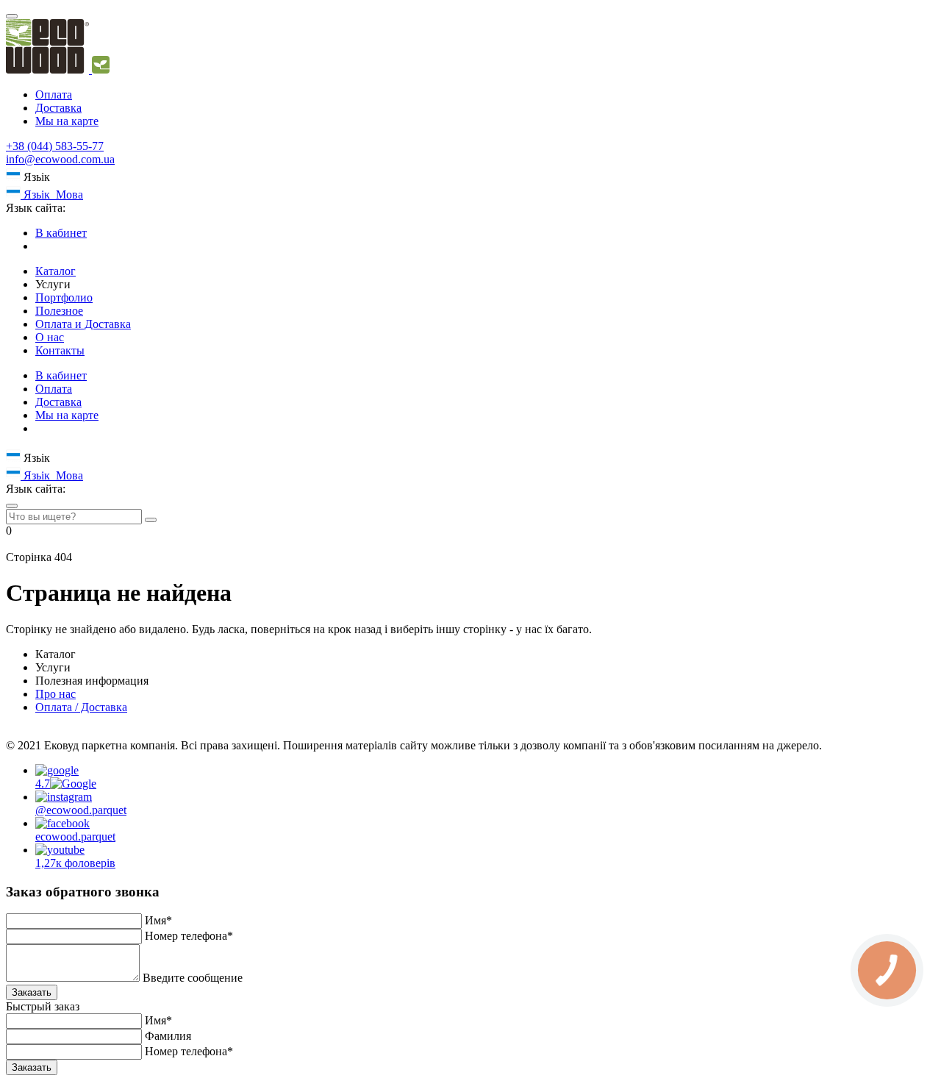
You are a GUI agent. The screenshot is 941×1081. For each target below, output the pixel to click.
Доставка (58, 107)
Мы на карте (67, 121)
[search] (12, 506)
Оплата (53, 94)
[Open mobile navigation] (12, 16)
